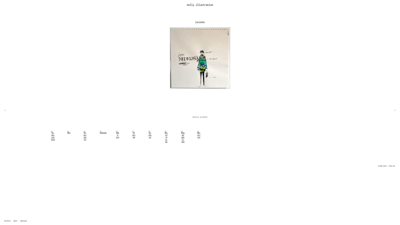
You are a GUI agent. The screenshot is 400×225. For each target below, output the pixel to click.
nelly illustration (200, 4)
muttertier (198, 135)
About (15, 221)
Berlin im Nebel (166, 137)
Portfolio (7, 221)
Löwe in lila (117, 135)
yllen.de (392, 166)
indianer (150, 135)
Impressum (23, 221)
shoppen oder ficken (183, 137)
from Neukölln (200, 22)
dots (68, 132)
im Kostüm (133, 135)
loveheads (103, 132)
